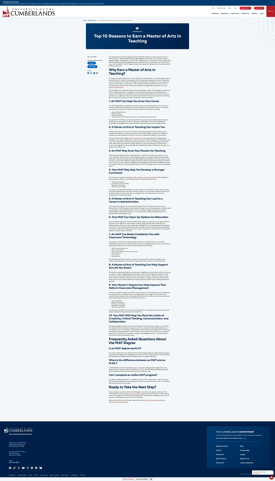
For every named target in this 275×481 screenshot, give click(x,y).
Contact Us (220, 454)
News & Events (221, 459)
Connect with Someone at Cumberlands (259, 472)
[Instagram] (28, 468)
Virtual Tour (221, 8)
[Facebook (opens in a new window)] (88, 73)
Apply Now (259, 8)
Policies (36, 475)
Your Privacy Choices (142, 479)
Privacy (30, 475)
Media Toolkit (74, 475)
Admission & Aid (222, 446)
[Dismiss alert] (273, 2)
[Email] (97, 73)
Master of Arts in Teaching (133, 394)
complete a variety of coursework (147, 177)
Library (242, 454)
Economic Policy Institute (140, 138)
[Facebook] (10, 468)
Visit (213, 8)
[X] (19, 468)
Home (84, 20)
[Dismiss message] (273, 470)
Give (235, 8)
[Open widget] (272, 478)
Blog (229, 8)
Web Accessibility (22, 475)
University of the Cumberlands (118, 402)
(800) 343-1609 (14, 462)
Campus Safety (44, 475)
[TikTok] (14, 468)
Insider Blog (92, 20)
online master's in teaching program (152, 400)
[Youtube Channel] (23, 468)
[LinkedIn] (32, 468)
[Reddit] (36, 468)
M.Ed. (142, 369)
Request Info (245, 8)
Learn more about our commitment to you (229, 438)
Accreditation (12, 475)
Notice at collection (128, 479)
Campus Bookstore (246, 463)
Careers (218, 450)
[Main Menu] (270, 11)
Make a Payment (65, 475)
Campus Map (244, 450)
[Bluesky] (40, 468)
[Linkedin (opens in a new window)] (94, 73)
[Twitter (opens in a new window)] (91, 73)
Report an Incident (54, 475)
